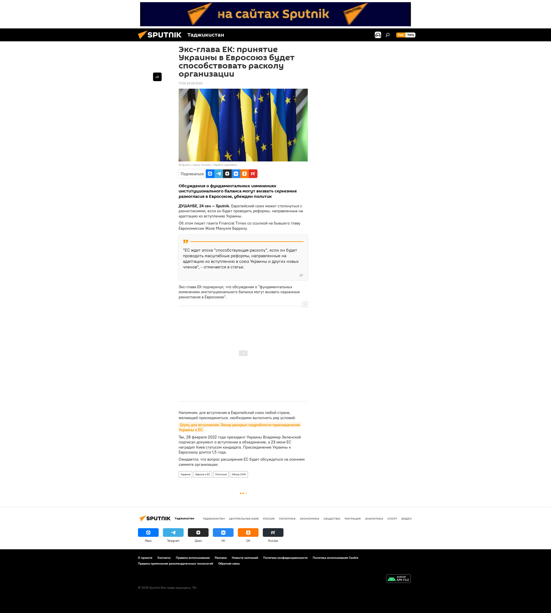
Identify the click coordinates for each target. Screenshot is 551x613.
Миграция (353, 518)
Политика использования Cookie (335, 558)
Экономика (309, 518)
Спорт (392, 518)
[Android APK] (398, 579)
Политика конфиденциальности (285, 558)
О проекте (145, 558)
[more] (301, 275)
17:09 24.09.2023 (191, 83)
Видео (406, 518)
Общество (331, 518)
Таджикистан (214, 518)
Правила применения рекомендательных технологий (175, 563)
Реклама (221, 558)
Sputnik (186, 164)
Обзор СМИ (239, 474)
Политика (221, 474)
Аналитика (374, 518)
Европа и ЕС (202, 474)
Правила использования (193, 558)
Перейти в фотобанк (225, 164)
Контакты (164, 558)
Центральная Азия (244, 518)
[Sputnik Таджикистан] (161, 40)
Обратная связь (229, 563)
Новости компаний (245, 558)
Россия (269, 518)
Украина (185, 474)
